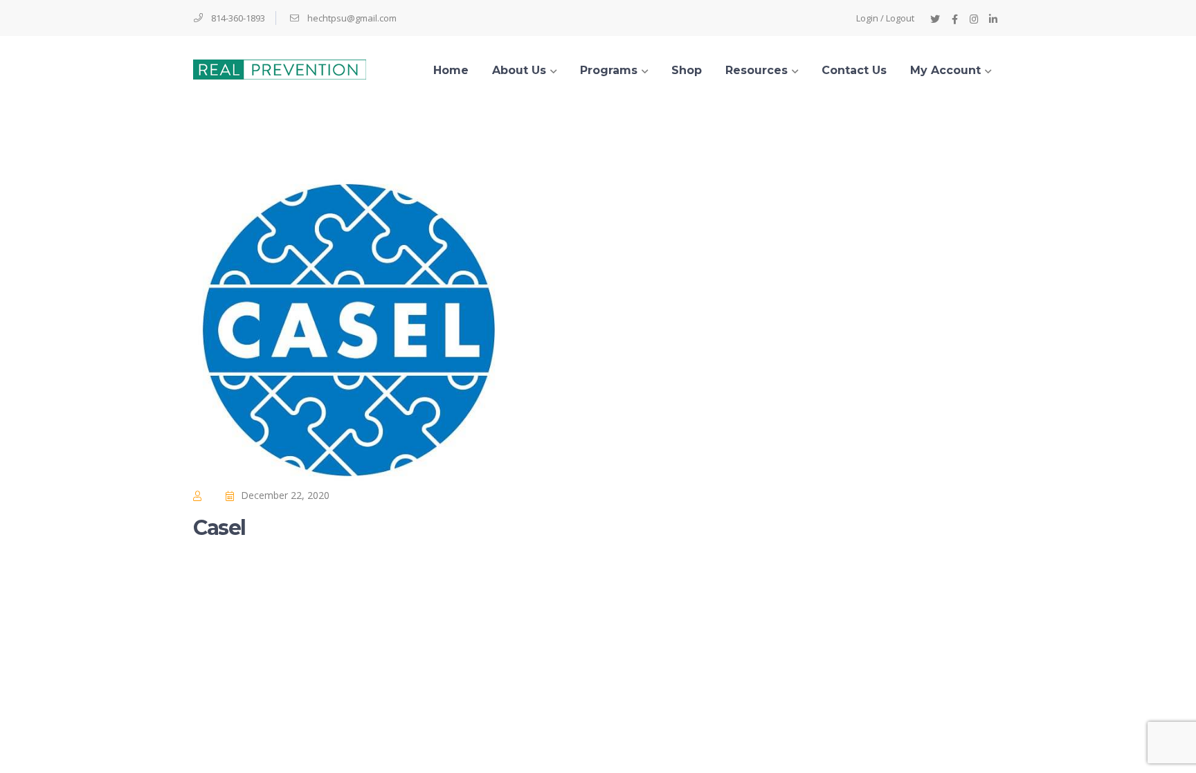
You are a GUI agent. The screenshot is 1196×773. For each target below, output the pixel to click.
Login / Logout (885, 18)
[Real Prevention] (279, 68)
